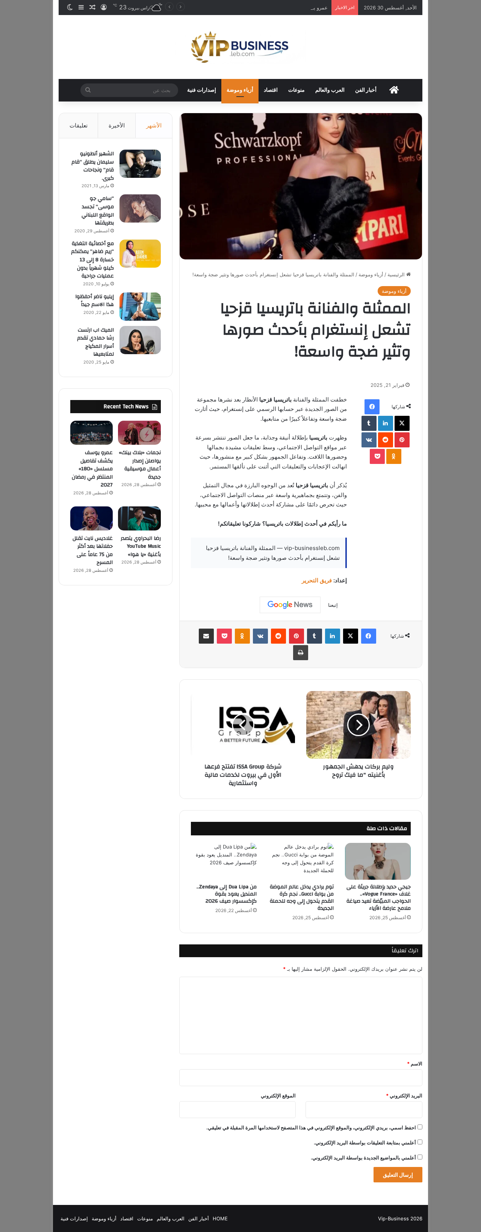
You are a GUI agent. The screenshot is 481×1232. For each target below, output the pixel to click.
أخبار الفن (366, 90)
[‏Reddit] (385, 439)
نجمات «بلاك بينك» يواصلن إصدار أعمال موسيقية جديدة (140, 465)
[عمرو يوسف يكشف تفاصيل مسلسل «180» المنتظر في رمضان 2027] (91, 433)
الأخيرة (117, 125)
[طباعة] (300, 652)
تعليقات (79, 125)
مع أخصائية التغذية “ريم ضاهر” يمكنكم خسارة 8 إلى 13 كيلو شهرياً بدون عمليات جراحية (92, 260)
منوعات (296, 90)
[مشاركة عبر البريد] (206, 636)
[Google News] (290, 605)
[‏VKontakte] (369, 439)
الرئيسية (396, 274)
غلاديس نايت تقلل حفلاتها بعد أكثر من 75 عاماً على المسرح (93, 550)
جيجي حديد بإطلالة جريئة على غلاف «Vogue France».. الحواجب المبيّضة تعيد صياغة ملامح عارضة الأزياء (378, 897)
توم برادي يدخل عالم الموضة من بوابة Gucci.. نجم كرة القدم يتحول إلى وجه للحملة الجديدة (302, 897)
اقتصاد (271, 90)
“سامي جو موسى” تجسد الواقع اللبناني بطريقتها (98, 211)
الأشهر (154, 125)
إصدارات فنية (201, 90)
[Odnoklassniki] (393, 456)
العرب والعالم (330, 90)
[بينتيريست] (402, 439)
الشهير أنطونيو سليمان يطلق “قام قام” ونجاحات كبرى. (92, 166)
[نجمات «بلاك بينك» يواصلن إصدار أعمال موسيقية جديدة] (139, 433)
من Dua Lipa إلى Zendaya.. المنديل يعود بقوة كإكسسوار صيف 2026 (227, 894)
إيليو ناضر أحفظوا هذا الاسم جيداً (94, 301)
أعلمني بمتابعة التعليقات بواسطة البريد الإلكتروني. (365, 1143)
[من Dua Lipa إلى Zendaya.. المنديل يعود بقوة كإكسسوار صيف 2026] (224, 861)
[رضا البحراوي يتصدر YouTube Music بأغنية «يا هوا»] (139, 518)
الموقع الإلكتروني (278, 1096)
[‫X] (402, 423)
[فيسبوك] (372, 406)
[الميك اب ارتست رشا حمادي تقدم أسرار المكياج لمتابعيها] (140, 340)
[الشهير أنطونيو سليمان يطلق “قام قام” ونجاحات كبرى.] (140, 164)
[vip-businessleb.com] (240, 47)
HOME (220, 1218)
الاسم (414, 1064)
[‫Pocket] (377, 456)
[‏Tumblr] (369, 423)
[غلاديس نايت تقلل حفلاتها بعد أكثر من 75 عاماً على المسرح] (91, 518)
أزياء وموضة (240, 90)
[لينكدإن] (385, 423)
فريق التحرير (317, 580)
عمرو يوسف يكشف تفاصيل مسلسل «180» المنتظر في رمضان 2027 (255, 8)
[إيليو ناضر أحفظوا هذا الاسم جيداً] (140, 306)
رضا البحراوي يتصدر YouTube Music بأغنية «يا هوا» (141, 546)
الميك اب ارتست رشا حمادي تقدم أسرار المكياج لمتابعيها (95, 342)
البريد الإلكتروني (404, 1096)
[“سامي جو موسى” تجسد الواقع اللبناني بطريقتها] (140, 208)
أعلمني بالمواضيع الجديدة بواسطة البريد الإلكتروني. (363, 1158)
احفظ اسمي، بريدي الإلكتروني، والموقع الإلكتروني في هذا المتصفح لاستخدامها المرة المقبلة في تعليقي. (311, 1127)
